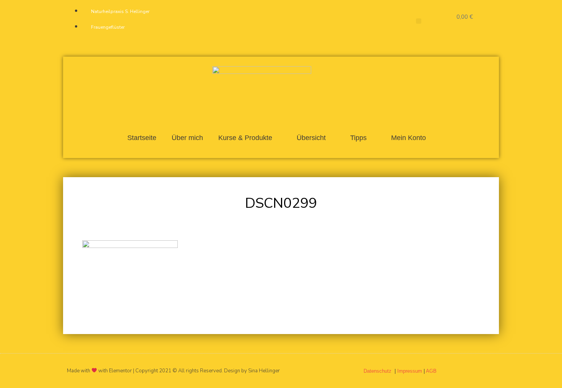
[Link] (345, 20)
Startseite (141, 138)
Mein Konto (408, 138)
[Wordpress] (333, 20)
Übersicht (311, 138)
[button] (418, 21)
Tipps (358, 138)
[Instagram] (320, 20)
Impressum (409, 371)
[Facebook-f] (307, 20)
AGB (431, 371)
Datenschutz (378, 371)
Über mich (187, 138)
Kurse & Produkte (245, 138)
